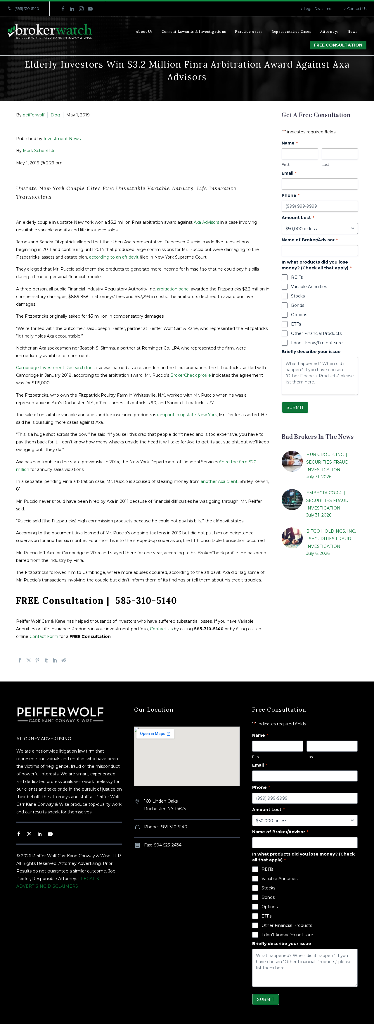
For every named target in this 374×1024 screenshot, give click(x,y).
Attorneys (329, 31)
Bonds (297, 305)
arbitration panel (173, 289)
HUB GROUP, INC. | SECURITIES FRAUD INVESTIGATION (327, 462)
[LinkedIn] (72, 8)
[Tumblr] (46, 660)
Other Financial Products (316, 333)
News (352, 31)
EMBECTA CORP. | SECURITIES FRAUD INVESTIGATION (327, 500)
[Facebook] (63, 8)
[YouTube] (90, 8)
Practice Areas (249, 31)
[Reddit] (63, 660)
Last (325, 164)
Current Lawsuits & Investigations (194, 31)
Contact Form (44, 636)
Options (299, 314)
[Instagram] (81, 8)
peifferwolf (33, 115)
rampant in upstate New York (187, 414)
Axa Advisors (206, 222)
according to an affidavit (113, 257)
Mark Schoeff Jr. (39, 150)
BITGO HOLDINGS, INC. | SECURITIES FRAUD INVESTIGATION (331, 539)
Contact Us (356, 8)
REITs (297, 277)
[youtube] (50, 834)
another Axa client (219, 481)
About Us (144, 31)
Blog (55, 115)
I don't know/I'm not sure (317, 342)
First (286, 164)
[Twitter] (28, 660)
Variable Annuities (309, 286)
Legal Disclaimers (319, 8)
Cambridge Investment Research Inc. (54, 367)
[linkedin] (39, 834)
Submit (295, 407)
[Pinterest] (37, 660)
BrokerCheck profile (190, 375)
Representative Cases (291, 31)
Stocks (298, 296)
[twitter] (29, 834)
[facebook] (18, 834)
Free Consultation (338, 45)
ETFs (296, 324)
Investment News (62, 138)
